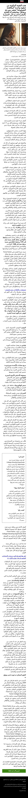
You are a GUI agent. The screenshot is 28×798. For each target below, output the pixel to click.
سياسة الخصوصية (22, 790)
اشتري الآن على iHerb (14, 771)
